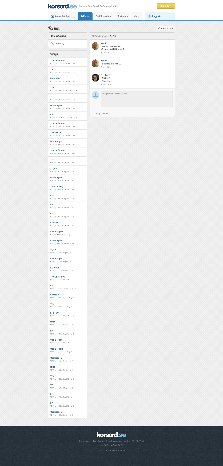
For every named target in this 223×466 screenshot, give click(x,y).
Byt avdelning (58, 43)
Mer (136, 16)
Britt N (65, 271)
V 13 (52, 376)
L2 (51, 285)
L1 (51, 394)
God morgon (56, 141)
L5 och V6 (54, 313)
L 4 (51, 331)
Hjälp (52, 322)
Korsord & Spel (62, 16)
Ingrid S (67, 72)
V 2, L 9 (53, 168)
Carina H (66, 298)
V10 (52, 304)
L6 (51, 204)
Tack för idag (56, 186)
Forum (86, 16)
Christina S (105, 75)
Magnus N (67, 388)
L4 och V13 (55, 222)
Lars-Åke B (69, 90)
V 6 (51, 69)
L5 (51, 114)
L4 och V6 (54, 78)
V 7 (51, 96)
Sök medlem (105, 16)
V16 (52, 159)
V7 (51, 385)
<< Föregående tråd (100, 114)
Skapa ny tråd (166, 28)
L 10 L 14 (54, 195)
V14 (52, 87)
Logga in (156, 16)
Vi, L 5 (53, 249)
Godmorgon (56, 105)
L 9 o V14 (54, 268)
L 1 (51, 213)
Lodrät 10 (54, 295)
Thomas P (68, 117)
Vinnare (123, 16)
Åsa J (66, 235)
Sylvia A (67, 63)
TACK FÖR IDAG (57, 60)
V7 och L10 (55, 132)
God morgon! (56, 231)
